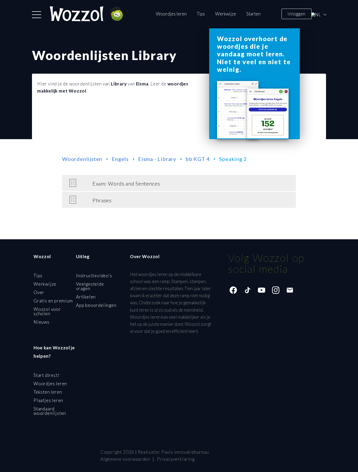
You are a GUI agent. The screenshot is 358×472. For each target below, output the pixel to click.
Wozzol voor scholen (47, 311)
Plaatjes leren (48, 400)
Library (119, 83)
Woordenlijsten (82, 159)
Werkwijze (225, 14)
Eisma (142, 83)
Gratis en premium (53, 300)
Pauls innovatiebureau (185, 452)
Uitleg (83, 256)
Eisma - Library (157, 159)
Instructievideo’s (94, 275)
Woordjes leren (171, 14)
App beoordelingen (96, 305)
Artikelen (86, 297)
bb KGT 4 (198, 159)
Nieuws (42, 322)
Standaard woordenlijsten (50, 411)
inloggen (296, 13)
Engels (120, 159)
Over (39, 292)
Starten (253, 14)
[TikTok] (247, 290)
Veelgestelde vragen (90, 286)
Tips (201, 14)
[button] (36, 14)
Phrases (102, 200)
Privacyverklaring (176, 459)
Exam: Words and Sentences (126, 183)
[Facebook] (233, 290)
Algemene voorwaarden (125, 459)
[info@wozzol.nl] (290, 290)
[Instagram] (275, 290)
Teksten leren (48, 392)
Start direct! (46, 375)
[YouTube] (261, 290)
